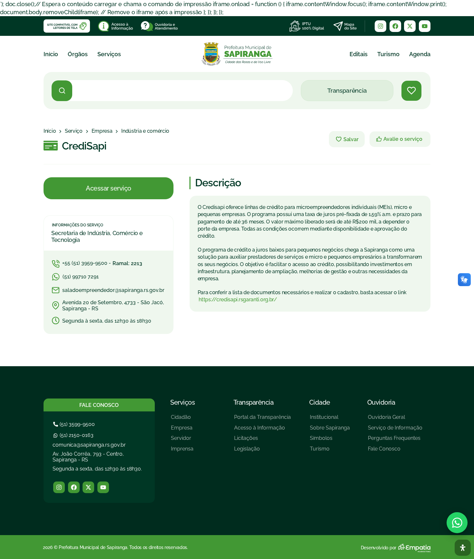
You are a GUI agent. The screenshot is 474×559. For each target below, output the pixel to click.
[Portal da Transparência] (262, 419)
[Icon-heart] (411, 91)
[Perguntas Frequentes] (395, 440)
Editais (359, 54)
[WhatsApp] (457, 522)
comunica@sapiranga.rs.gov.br (89, 445)
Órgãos (78, 54)
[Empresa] (102, 131)
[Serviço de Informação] (395, 430)
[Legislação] (262, 451)
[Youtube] (424, 26)
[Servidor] (182, 440)
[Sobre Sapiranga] (329, 430)
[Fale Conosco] (395, 451)
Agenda (419, 54)
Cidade (319, 402)
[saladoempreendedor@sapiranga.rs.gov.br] (109, 290)
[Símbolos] (329, 440)
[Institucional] (329, 419)
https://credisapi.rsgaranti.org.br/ (237, 299)
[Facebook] (395, 26)
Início (51, 54)
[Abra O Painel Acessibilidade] (463, 548)
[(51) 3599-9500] (74, 424)
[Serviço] (73, 131)
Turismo (388, 54)
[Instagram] (380, 26)
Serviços (109, 54)
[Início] (49, 131)
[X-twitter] (410, 26)
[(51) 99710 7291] (108, 277)
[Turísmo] (329, 451)
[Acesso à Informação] (262, 430)
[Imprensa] (182, 451)
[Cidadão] (182, 419)
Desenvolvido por (378, 547)
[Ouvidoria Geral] (395, 419)
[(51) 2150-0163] (74, 435)
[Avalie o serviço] (400, 139)
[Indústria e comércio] (145, 131)
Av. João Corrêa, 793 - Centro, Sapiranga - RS (88, 457)
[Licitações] (262, 440)
